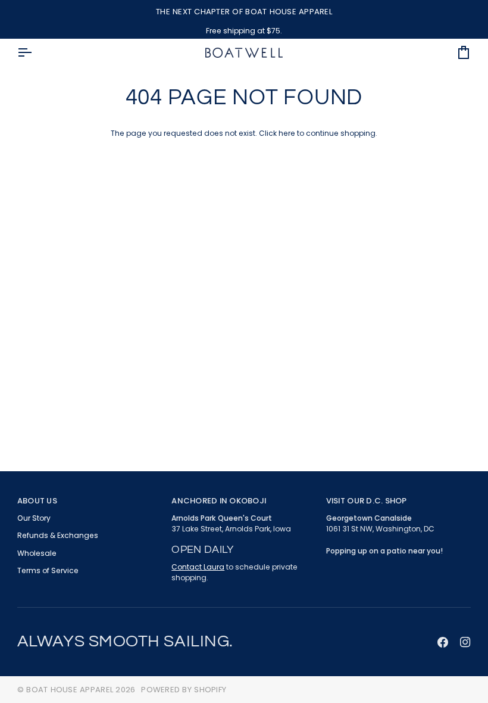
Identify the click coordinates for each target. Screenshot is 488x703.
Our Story (34, 518)
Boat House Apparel (69, 689)
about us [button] (37, 500)
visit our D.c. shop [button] (366, 500)
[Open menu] (35, 53)
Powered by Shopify (183, 689)
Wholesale (37, 553)
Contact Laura (197, 567)
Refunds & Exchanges (57, 535)
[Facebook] (442, 642)
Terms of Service (48, 570)
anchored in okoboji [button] (218, 500)
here (287, 133)
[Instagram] (465, 642)
